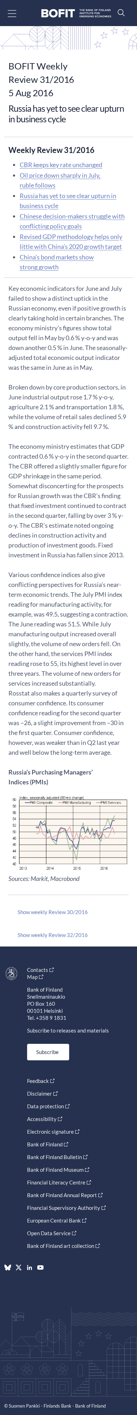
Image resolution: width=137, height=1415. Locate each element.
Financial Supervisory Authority (63, 1208)
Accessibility (42, 1119)
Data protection (45, 1106)
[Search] (119, 13)
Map (32, 977)
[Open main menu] (18, 13)
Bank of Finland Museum (55, 1169)
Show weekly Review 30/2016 (53, 912)
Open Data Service (49, 1233)
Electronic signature (50, 1131)
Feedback (38, 1081)
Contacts (37, 970)
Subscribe (47, 1052)
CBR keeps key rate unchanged (61, 165)
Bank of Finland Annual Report (62, 1195)
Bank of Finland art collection (60, 1246)
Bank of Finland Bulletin (54, 1157)
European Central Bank (54, 1220)
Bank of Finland (45, 1144)
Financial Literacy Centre (56, 1182)
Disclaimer (39, 1093)
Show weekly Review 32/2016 (53, 935)
